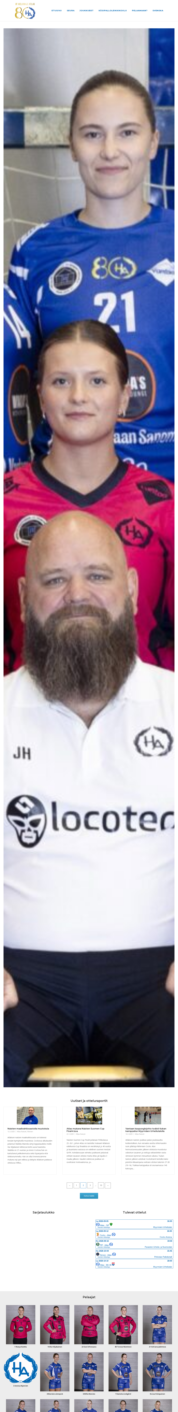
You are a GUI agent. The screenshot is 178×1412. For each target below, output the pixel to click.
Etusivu (57, 10)
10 (101, 1185)
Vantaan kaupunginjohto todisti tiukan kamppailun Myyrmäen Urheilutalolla (145, 1129)
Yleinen (30, 1131)
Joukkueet (87, 10)
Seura (71, 10)
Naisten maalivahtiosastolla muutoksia (28, 1128)
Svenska (158, 10)
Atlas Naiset (21, 1131)
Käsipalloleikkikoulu (113, 10)
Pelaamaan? (140, 10)
